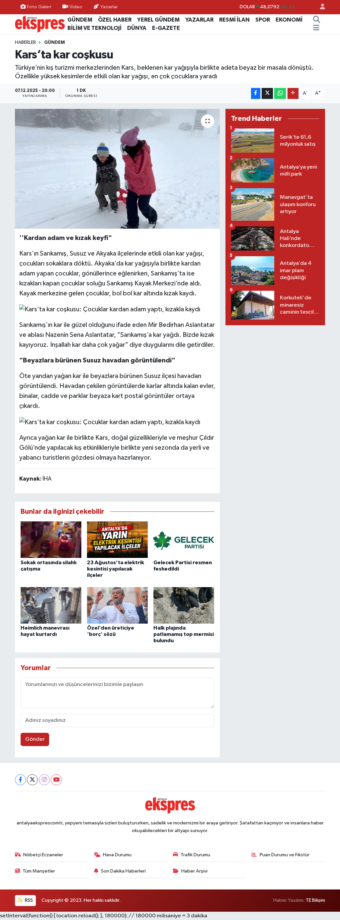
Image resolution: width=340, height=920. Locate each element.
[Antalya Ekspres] (40, 23)
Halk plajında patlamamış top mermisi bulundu (183, 634)
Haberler (25, 42)
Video (75, 6)
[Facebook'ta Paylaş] (255, 93)
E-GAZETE (166, 28)
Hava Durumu (117, 854)
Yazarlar (109, 6)
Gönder (35, 739)
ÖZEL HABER (114, 20)
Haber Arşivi (194, 871)
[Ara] (316, 20)
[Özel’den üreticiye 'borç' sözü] (117, 605)
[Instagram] (44, 779)
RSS (28, 900)
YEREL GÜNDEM (158, 20)
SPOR (262, 20)
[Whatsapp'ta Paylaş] (280, 93)
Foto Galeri (39, 6)
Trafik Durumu (195, 854)
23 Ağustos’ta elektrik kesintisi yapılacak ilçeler (115, 569)
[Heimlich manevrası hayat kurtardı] (51, 605)
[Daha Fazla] (293, 93)
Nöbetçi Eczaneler (43, 854)
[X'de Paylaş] (267, 93)
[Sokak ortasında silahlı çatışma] (51, 539)
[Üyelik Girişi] (319, 7)
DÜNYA (136, 28)
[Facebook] (20, 779)
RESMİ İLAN (234, 20)
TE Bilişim (315, 900)
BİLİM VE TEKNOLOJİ (94, 28)
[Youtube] (56, 779)
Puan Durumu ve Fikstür (284, 854)
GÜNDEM (79, 20)
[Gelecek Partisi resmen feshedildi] (183, 539)
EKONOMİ (289, 20)
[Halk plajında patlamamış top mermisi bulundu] (183, 605)
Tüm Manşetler (39, 871)
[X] (32, 779)
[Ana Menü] (316, 28)
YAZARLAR (199, 20)
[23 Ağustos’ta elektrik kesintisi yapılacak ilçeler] (117, 539)
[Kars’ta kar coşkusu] (117, 169)
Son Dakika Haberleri (123, 871)
